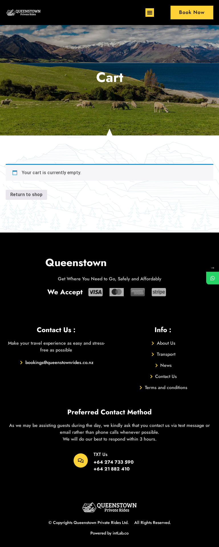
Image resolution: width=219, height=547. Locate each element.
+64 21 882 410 (112, 469)
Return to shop (26, 194)
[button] (149, 12)
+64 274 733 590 (114, 462)
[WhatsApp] (212, 278)
